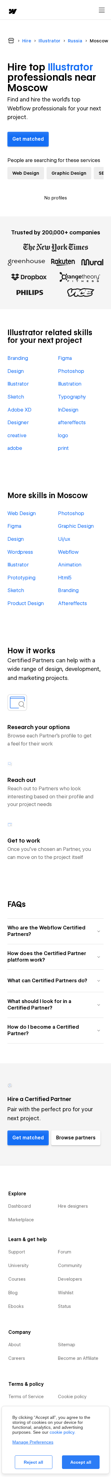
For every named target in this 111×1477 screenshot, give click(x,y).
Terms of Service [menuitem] (26, 1396)
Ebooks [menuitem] (16, 1306)
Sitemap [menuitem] (66, 1344)
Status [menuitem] (64, 1306)
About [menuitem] (14, 1344)
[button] (55, 931)
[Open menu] (102, 10)
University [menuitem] (18, 1265)
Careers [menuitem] (16, 1358)
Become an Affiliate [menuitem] (78, 1358)
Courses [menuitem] (17, 1279)
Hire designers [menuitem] (73, 1206)
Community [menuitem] (70, 1265)
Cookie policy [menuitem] (72, 1396)
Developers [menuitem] (70, 1279)
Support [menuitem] (16, 1251)
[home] (12, 11)
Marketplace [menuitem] (21, 1219)
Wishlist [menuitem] (65, 1292)
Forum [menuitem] (64, 1251)
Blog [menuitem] (13, 1292)
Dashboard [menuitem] (19, 1206)
